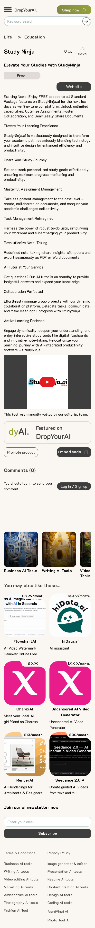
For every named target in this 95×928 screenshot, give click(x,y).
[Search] (86, 21)
